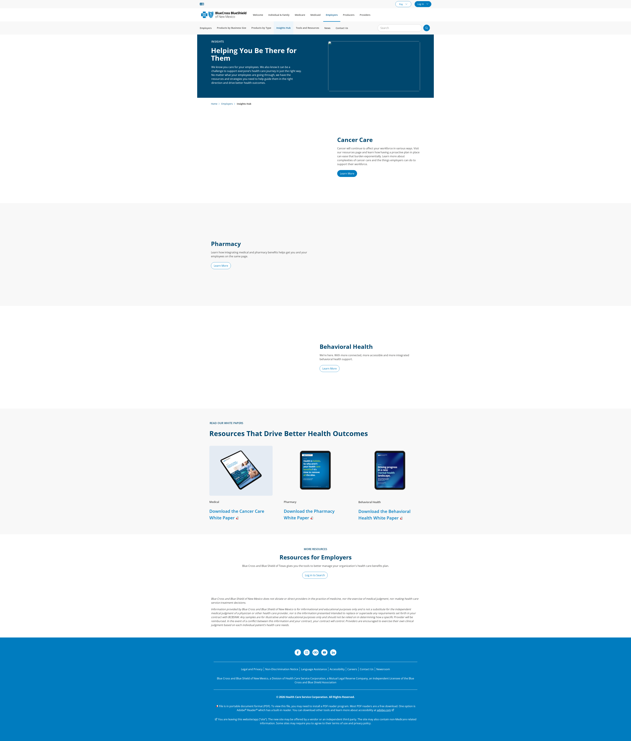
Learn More (347, 173)
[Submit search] (426, 28)
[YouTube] (324, 653)
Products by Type (261, 27)
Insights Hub (283, 27)
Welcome (258, 14)
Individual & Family (279, 14)
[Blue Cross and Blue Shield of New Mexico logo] (223, 15)
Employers (332, 14)
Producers (348, 14)
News (327, 28)
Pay (401, 4)
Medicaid (315, 14)
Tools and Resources (307, 27)
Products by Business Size (231, 27)
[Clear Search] (417, 28)
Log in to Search (315, 575)
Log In (421, 4)
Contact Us (342, 28)
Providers (365, 14)
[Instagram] (307, 653)
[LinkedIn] (333, 653)
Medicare (300, 14)
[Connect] (315, 653)
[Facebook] (298, 653)
